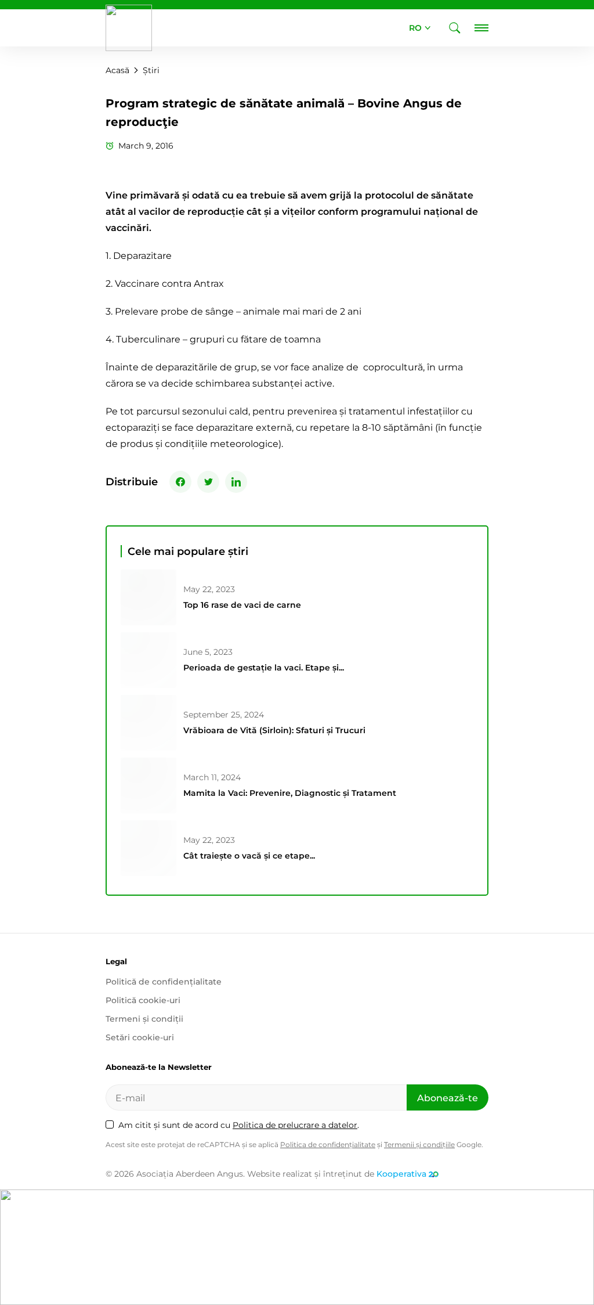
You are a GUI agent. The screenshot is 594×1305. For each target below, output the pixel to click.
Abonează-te (447, 1098)
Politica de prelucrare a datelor (295, 1125)
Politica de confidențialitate (327, 1144)
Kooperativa (401, 1174)
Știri (151, 70)
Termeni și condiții (144, 1019)
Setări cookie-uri (140, 1037)
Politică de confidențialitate (164, 981)
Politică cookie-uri (143, 1000)
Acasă (117, 70)
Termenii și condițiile (419, 1144)
